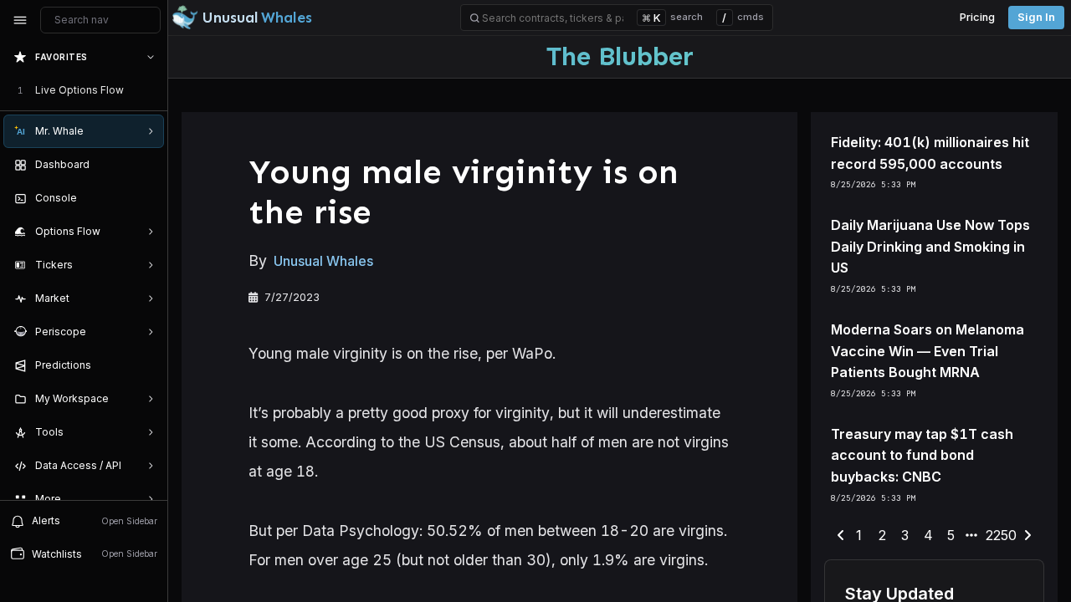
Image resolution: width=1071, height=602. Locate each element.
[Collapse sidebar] (20, 20)
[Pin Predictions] (147, 365)
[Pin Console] (147, 198)
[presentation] (83, 270)
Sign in (1036, 17)
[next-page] (1027, 536)
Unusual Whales (323, 261)
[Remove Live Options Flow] (152, 90)
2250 (1001, 535)
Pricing (977, 17)
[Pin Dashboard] (147, 164)
